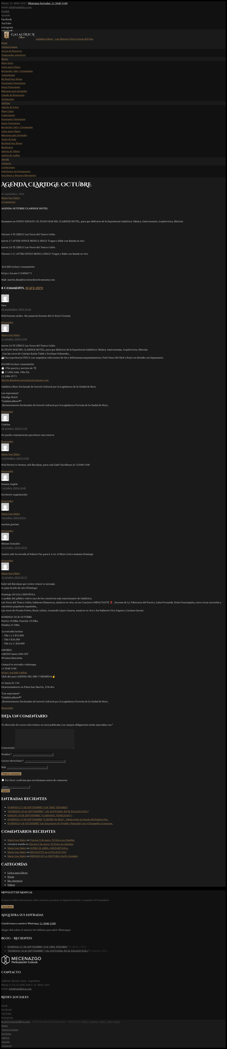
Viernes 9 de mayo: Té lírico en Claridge (52, 840)
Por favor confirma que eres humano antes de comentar (35, 780)
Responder (7, 322)
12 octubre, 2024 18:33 (14, 547)
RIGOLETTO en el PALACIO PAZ (48, 852)
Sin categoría (14, 880)
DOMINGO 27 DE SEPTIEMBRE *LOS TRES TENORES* (37, 807)
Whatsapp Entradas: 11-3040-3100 (47, 3)
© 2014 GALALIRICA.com (15, 1021)
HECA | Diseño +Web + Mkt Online (101, 1021)
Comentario (8, 747)
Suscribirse (7, 907)
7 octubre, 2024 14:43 (13, 488)
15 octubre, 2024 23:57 (14, 577)
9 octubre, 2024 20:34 (13, 517)
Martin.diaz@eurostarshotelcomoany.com (25, 380)
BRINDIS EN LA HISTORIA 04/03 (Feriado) (54, 856)
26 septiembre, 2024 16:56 (16, 309)
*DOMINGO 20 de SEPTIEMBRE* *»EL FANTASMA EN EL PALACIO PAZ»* (48, 811)
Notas (10, 876)
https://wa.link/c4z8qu (14, 672)
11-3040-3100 (48, 923)
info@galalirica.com (20, 7)
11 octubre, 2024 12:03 (14, 339)
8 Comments (8, 202)
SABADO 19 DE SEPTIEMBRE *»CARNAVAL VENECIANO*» (39, 815)
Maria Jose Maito (10, 198)
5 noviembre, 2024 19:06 (15, 458)
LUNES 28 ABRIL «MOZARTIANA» (49, 848)
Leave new (34, 288)
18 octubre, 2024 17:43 (14, 428)
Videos (11, 884)
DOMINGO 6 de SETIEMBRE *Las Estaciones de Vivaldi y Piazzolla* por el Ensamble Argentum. (60, 823)
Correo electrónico (12, 760)
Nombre (6, 754)
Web (3, 767)
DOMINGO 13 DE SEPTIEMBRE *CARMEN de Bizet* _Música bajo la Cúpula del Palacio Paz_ (58, 819)
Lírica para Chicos (17, 872)
